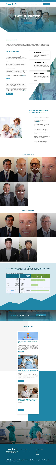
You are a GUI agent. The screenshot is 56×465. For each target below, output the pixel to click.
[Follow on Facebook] (38, 427)
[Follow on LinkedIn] (40, 427)
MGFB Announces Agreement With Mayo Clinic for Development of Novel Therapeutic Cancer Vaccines (28, 400)
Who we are (9, 93)
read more (21, 351)
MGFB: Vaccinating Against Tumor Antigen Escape (27, 342)
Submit (30, 440)
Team (37, 452)
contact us (23, 75)
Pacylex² (12, 290)
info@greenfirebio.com (46, 0)
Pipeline (37, 454)
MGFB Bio (24, 90)
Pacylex (7, 86)
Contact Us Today (40, 315)
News (37, 456)
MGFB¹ (12, 284)
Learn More (28, 22)
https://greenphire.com (9, 460)
